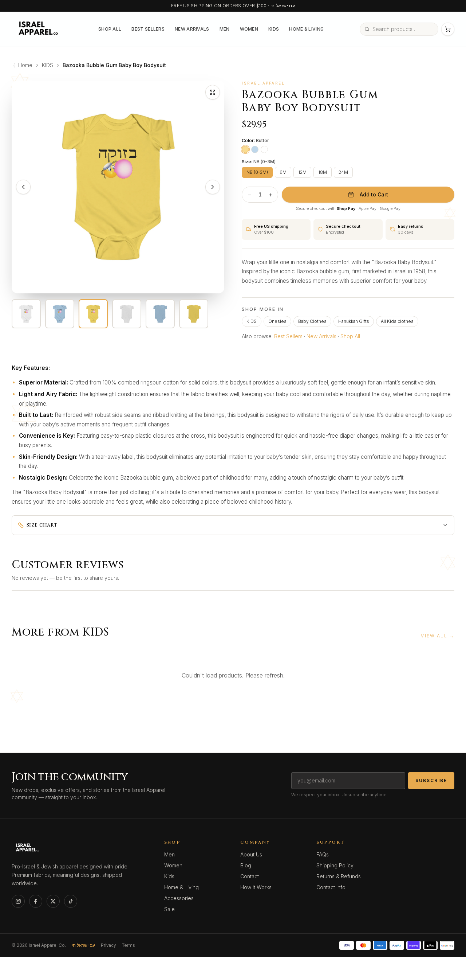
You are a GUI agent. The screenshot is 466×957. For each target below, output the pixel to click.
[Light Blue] (254, 149)
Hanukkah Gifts (353, 321)
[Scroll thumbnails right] (219, 313)
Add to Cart (374, 194)
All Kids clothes (397, 321)
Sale (169, 909)
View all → (437, 635)
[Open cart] (447, 29)
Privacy (108, 945)
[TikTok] (70, 901)
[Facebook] (35, 901)
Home (25, 65)
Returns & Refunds (338, 876)
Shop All (109, 29)
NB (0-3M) (257, 172)
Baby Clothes (312, 321)
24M (343, 172)
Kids (273, 29)
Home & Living (306, 29)
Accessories (179, 898)
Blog (245, 865)
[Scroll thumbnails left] (16, 313)
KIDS (47, 65)
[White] (264, 149)
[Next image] (212, 187)
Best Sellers (148, 29)
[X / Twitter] (53, 901)
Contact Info (330, 887)
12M (302, 172)
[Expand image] (212, 92)
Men (225, 29)
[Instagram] (18, 901)
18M (322, 172)
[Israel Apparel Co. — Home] (37, 29)
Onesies (277, 321)
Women (249, 29)
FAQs (322, 854)
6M (283, 172)
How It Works (256, 887)
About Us (251, 854)
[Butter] (245, 149)
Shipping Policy (335, 865)
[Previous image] (23, 187)
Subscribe (431, 780)
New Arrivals (192, 29)
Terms (128, 945)
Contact (249, 876)
